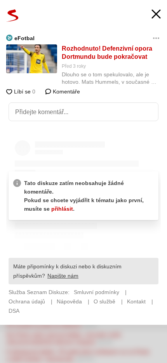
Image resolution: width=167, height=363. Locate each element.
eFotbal (24, 38)
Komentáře (65, 91)
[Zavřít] (156, 15)
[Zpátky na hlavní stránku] (12, 15)
